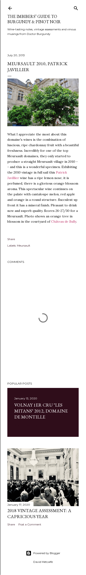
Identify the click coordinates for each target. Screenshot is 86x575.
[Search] (76, 7)
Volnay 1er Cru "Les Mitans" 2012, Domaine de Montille (41, 411)
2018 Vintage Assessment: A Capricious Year (39, 513)
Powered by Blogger (46, 553)
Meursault (23, 245)
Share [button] (11, 239)
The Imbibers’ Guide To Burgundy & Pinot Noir (34, 19)
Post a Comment (29, 524)
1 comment (32, 424)
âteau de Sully (65, 221)
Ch (53, 221)
